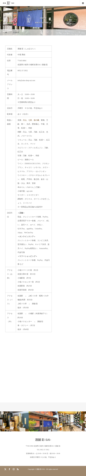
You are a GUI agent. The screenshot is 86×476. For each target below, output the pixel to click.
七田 (30, 120)
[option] (14, 421)
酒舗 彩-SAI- (43, 439)
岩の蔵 (36, 120)
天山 (25, 120)
